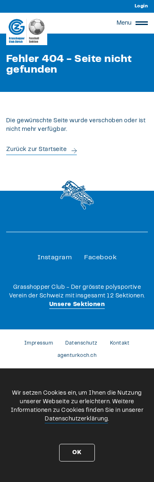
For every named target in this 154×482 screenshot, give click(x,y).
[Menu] (141, 23)
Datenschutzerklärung (76, 419)
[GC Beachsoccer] (26, 30)
